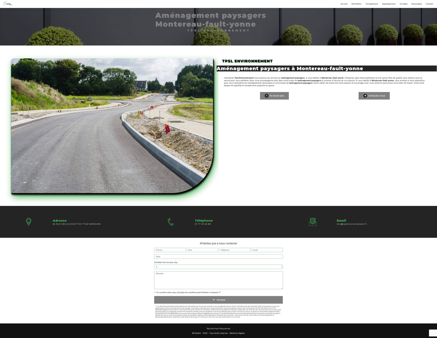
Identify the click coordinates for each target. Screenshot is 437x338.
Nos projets (417, 4)
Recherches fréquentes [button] (218, 328)
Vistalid (197, 333)
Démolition (356, 4)
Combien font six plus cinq (165, 262)
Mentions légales (237, 333)
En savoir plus (277, 95)
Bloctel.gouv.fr (195, 317)
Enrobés (403, 4)
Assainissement (389, 4)
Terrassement (372, 4)
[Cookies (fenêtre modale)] (0, 337)
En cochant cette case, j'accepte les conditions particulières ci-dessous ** (188, 292)
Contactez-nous (376, 95)
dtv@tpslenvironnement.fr (352, 224)
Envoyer (221, 299)
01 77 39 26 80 (203, 224)
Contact (429, 4)
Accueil (344, 4)
